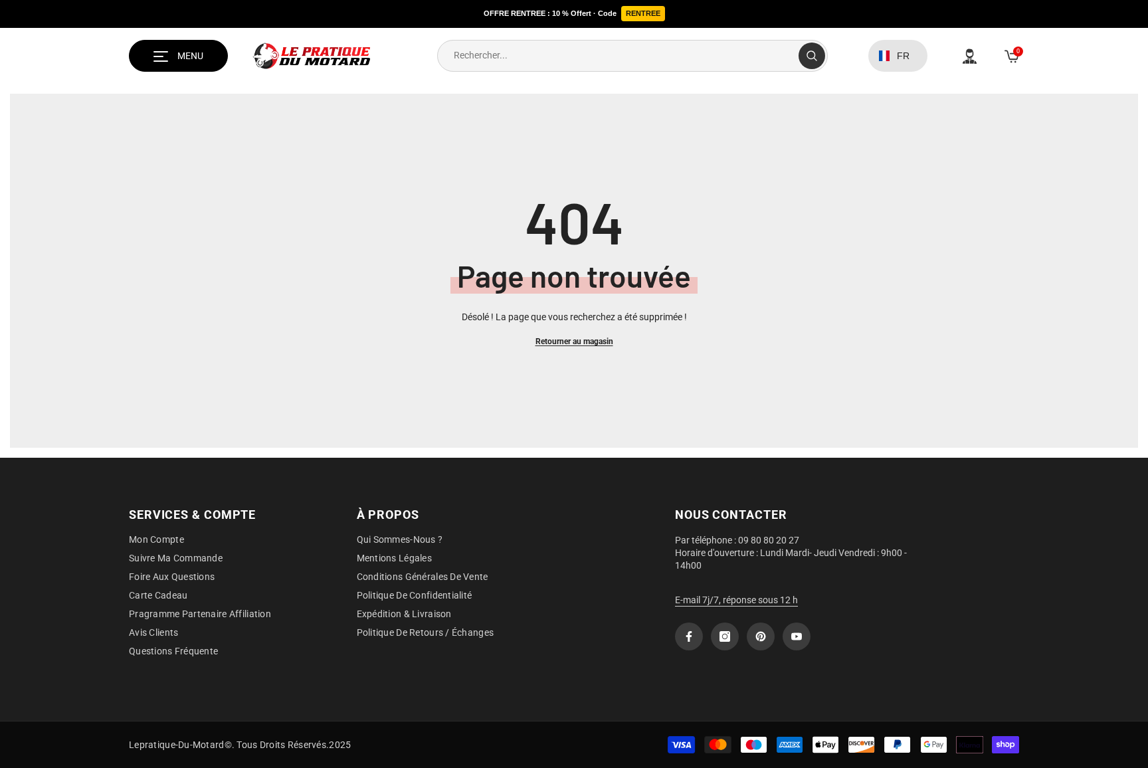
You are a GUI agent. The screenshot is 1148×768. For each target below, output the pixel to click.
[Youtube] (797, 636)
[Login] (969, 56)
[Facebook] (689, 636)
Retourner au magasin (574, 341)
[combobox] (618, 56)
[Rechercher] (632, 56)
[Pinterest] (761, 636)
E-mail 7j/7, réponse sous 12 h (736, 600)
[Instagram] (725, 636)
